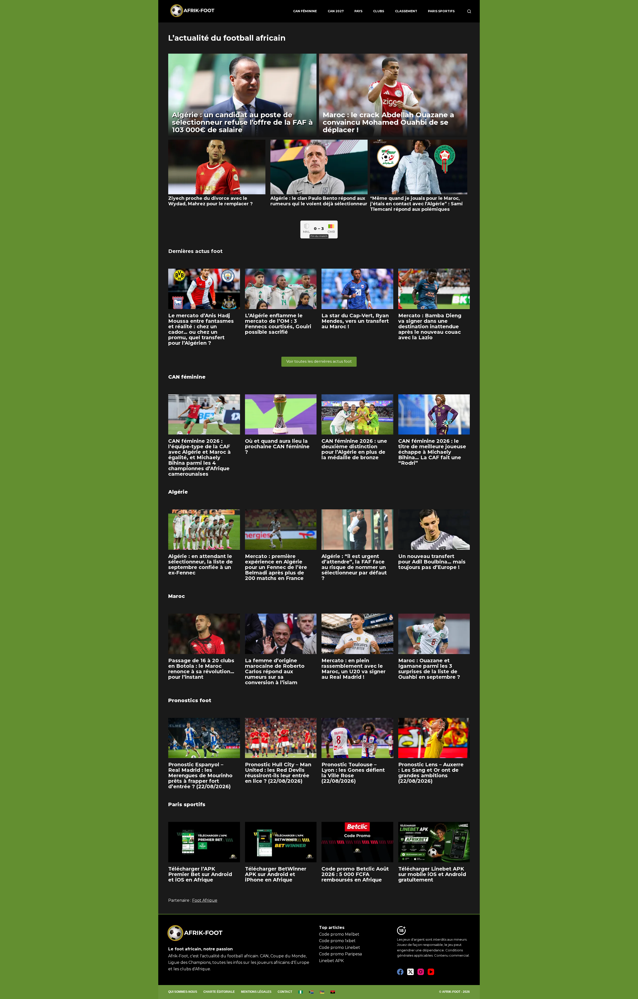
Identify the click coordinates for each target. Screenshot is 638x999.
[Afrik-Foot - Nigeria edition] (300, 992)
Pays (358, 11)
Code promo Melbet (339, 934)
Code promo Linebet (339, 947)
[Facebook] (400, 972)
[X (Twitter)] (410, 972)
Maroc (176, 596)
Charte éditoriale (219, 992)
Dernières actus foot (195, 251)
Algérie (178, 492)
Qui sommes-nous (182, 992)
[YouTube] (431, 972)
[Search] (469, 11)
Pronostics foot (189, 700)
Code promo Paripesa (340, 954)
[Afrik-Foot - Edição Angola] (332, 992)
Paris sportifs (441, 11)
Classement (406, 11)
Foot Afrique (204, 900)
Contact (285, 992)
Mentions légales (256, 992)
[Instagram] (420, 972)
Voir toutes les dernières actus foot (319, 361)
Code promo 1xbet (337, 940)
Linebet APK (331, 960)
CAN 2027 (336, 11)
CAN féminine (305, 11)
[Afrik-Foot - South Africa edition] (311, 992)
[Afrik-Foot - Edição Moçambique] (322, 992)
